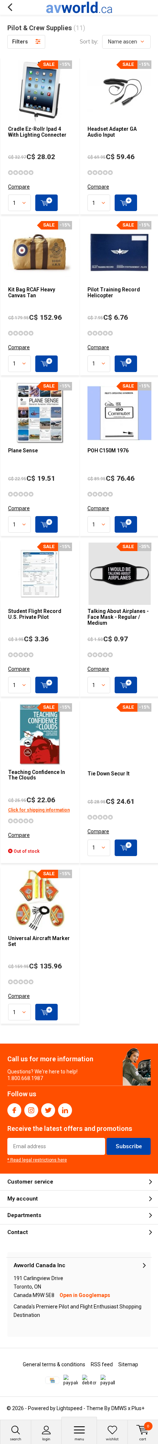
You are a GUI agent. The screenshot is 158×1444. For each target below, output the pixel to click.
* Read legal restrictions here (37, 1160)
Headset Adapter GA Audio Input (112, 132)
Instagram (31, 1110)
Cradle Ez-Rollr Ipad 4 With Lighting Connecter (37, 132)
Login (46, 1439)
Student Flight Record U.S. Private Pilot (34, 614)
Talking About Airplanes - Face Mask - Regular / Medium (118, 616)
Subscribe (129, 1146)
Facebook (14, 1110)
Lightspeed (69, 1408)
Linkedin (65, 1110)
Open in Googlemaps (85, 1295)
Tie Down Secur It (108, 774)
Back (9, 7)
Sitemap (128, 1364)
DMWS (119, 1408)
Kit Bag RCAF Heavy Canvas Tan (31, 292)
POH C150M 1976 (108, 450)
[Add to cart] (46, 202)
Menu (79, 1439)
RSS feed (102, 1364)
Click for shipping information (39, 810)
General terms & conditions (54, 1364)
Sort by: (89, 41)
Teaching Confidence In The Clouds (36, 775)
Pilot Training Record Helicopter (113, 292)
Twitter (48, 1110)
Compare (19, 187)
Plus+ (138, 1408)
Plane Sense (23, 450)
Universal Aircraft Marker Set (39, 941)
